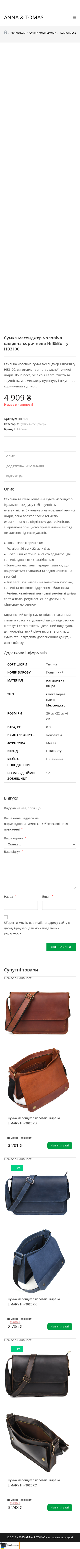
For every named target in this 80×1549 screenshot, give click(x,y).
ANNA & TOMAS (24, 17)
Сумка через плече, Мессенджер (56, 699)
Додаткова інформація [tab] (25, 466)
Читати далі (60, 1145)
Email (47, 896)
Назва (10, 896)
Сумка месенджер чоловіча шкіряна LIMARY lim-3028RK (34, 1301)
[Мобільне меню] (74, 17)
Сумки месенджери (33, 424)
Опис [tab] (10, 456)
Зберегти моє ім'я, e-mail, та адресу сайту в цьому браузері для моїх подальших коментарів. (37, 928)
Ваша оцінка (15, 838)
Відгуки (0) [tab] (14, 476)
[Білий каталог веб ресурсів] (10, 1545)
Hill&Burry (21, 429)
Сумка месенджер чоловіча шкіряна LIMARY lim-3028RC (34, 1482)
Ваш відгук (13, 851)
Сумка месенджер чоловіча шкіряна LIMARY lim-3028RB (34, 1120)
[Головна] (5, 33)
